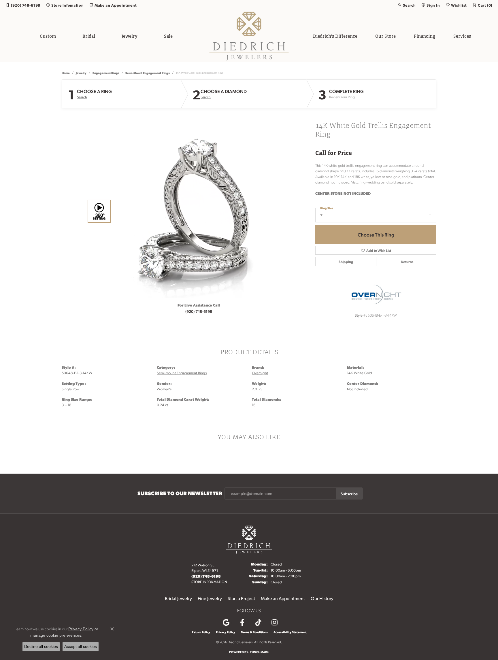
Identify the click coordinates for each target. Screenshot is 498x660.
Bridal (88, 36)
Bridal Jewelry (178, 598)
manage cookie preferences (55, 635)
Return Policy (201, 632)
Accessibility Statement (290, 632)
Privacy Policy (225, 632)
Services (462, 36)
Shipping (346, 261)
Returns (407, 261)
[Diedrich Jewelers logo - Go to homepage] (249, 36)
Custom (48, 36)
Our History (322, 598)
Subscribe (349, 493)
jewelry (81, 73)
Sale (168, 36)
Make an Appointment (283, 598)
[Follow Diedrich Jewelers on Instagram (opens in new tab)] (274, 622)
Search (82, 97)
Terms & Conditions (254, 632)
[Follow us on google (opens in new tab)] (226, 622)
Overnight (260, 372)
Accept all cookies (80, 646)
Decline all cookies (41, 646)
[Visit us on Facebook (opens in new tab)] (242, 622)
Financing (424, 36)
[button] (407, 5)
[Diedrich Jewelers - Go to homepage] (249, 539)
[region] (197, 211)
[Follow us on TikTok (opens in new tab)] (258, 622)
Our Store (385, 36)
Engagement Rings (106, 73)
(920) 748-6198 (198, 311)
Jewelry (129, 36)
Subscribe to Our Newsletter (179, 493)
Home (66, 73)
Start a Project (241, 598)
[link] (23, 5)
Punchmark (259, 652)
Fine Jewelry (210, 598)
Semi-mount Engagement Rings (147, 73)
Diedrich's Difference (335, 36)
